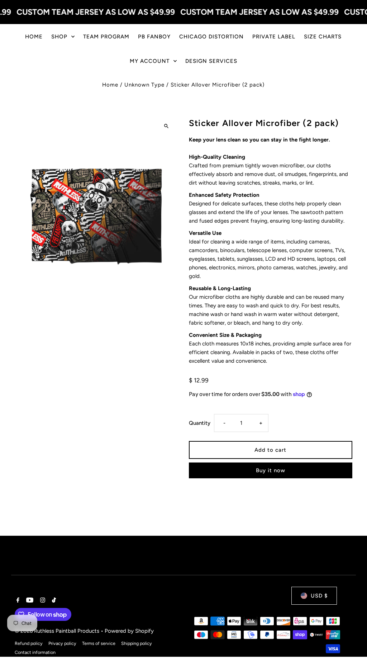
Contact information (35, 652)
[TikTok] (53, 601)
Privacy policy (62, 643)
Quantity (199, 423)
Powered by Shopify (129, 631)
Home (110, 85)
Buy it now (270, 470)
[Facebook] (17, 601)
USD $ (319, 595)
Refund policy (29, 643)
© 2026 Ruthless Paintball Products (58, 631)
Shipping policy (136, 643)
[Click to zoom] (166, 126)
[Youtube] (28, 601)
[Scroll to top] (352, 641)
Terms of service (98, 643)
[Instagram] (41, 601)
